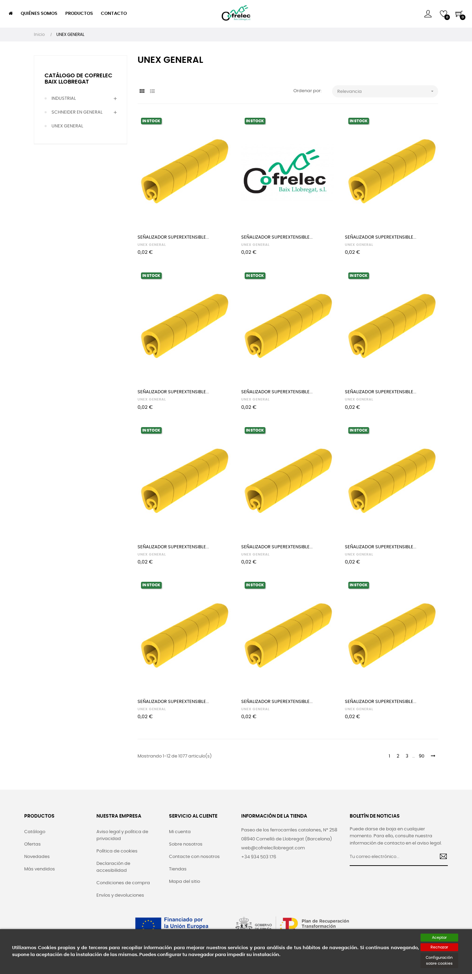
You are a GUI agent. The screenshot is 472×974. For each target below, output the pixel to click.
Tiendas (178, 869)
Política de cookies (117, 851)
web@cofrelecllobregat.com (273, 848)
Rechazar (439, 947)
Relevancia (386, 91)
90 (421, 756)
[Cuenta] (428, 14)
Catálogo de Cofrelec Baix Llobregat (78, 79)
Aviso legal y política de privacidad (122, 835)
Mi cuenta (180, 832)
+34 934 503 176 (258, 857)
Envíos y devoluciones (120, 895)
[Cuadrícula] (142, 91)
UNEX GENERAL (67, 126)
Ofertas (32, 844)
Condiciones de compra (123, 883)
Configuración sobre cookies (439, 960)
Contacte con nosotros (194, 857)
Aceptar (439, 937)
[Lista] (152, 91)
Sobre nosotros (185, 844)
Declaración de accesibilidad (113, 867)
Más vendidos (39, 869)
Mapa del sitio (184, 881)
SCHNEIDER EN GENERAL (77, 112)
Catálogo (34, 832)
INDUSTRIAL (63, 98)
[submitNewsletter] (441, 857)
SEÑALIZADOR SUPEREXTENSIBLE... (173, 237)
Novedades (37, 857)
